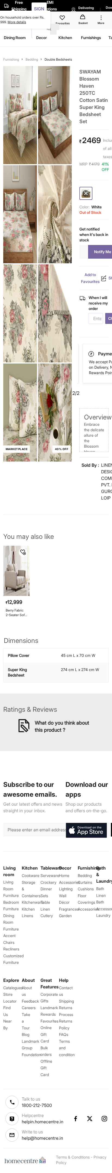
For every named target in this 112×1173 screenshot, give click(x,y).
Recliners (11, 949)
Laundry (103, 915)
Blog (25, 1034)
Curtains (85, 882)
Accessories (88, 909)
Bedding (32, 59)
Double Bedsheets (58, 59)
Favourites (49, 1021)
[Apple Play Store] (86, 830)
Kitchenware (32, 902)
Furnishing (11, 59)
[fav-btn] (23, 552)
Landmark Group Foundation (31, 1048)
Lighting (66, 889)
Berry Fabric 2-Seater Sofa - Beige (16, 612)
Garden (65, 915)
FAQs (63, 1034)
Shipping (66, 1001)
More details (17, 22)
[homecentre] (26, 1159)
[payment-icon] (91, 354)
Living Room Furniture (11, 889)
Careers (29, 1007)
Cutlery (47, 915)
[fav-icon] (62, 18)
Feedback (30, 1001)
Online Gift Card (46, 1034)
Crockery (48, 882)
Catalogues (13, 987)
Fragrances (69, 909)
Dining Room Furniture (11, 922)
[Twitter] (90, 1118)
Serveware (50, 875)
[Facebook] (75, 1118)
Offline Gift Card (46, 1068)
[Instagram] (104, 1118)
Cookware (30, 875)
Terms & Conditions (73, 1157)
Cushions (86, 889)
